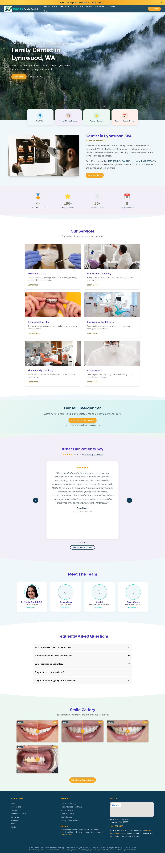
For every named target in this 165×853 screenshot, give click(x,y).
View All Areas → (67, 834)
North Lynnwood (97, 832)
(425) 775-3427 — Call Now (82, 420)
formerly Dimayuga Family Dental (62, 848)
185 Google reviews (93, 454)
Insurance (99, 6)
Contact (111, 6)
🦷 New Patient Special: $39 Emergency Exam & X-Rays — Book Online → (82, 2)
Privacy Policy (117, 848)
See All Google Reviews (82, 547)
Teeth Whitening (67, 813)
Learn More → (34, 285)
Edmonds (73, 829)
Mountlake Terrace (85, 829)
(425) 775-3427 (36, 76)
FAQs (13, 827)
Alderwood (64, 829)
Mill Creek (78, 832)
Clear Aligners (66, 817)
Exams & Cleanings (68, 803)
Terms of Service (130, 848)
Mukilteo (70, 832)
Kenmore (86, 832)
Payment (95, 848)
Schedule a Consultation (82, 780)
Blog (46, 11)
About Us (77, 6)
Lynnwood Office (18, 813)
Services (63, 6)
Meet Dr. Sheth (95, 175)
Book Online (154, 9)
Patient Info (49, 6)
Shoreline (97, 829)
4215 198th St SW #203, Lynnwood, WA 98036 (130, 161)
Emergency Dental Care (70, 820)
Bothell (63, 832)
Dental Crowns (66, 810)
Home (13, 803)
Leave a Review (105, 848)
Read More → (32, 608)
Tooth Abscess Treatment (71, 807)
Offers (89, 6)
